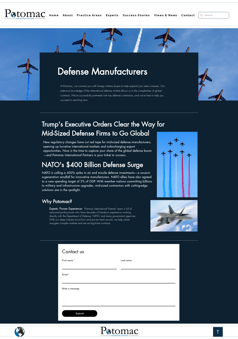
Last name (126, 260)
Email (65, 274)
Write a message (70, 288)
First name (68, 260)
